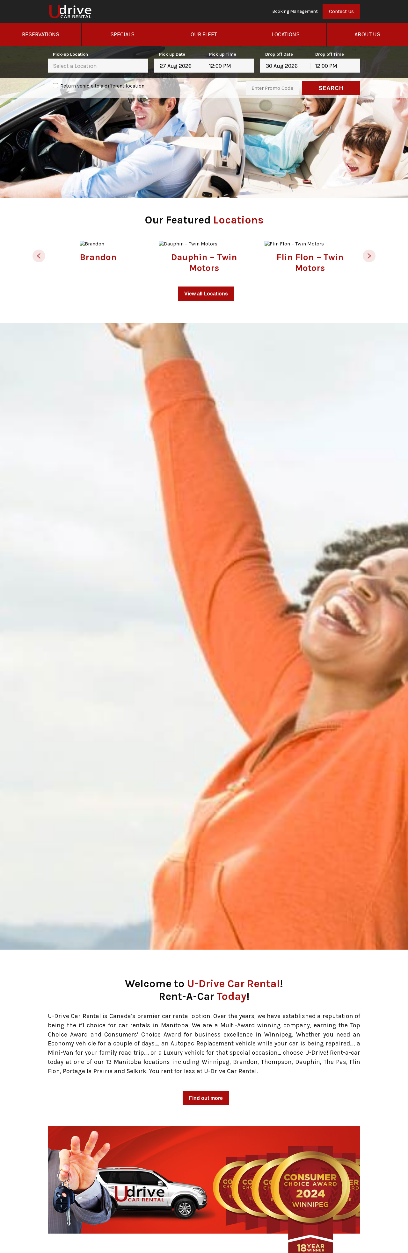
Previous (39, 256)
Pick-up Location (70, 54)
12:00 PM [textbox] (220, 65)
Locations (286, 34)
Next (369, 256)
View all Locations (206, 293)
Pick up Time (222, 54)
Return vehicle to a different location (102, 86)
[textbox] (98, 66)
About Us (367, 34)
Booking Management (295, 11)
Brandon (98, 257)
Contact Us (341, 11)
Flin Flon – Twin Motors (310, 262)
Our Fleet (204, 34)
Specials (122, 34)
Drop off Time (329, 54)
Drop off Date (279, 54)
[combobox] (98, 65)
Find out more (206, 1098)
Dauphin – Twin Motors (204, 262)
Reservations (40, 34)
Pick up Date (172, 54)
